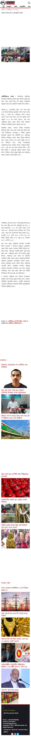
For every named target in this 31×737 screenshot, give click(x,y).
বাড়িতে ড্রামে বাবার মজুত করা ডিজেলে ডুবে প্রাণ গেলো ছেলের (14, 526)
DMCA (6, 732)
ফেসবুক (25, 321)
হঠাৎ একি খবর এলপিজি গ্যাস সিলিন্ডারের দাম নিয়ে (14, 475)
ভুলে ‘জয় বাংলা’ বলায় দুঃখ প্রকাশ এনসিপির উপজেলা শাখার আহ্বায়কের (13, 391)
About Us (14, 730)
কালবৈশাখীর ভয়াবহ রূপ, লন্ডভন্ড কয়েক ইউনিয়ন (14, 500)
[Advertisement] (15, 30)
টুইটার (21, 321)
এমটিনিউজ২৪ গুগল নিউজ (13, 321)
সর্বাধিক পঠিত (5, 582)
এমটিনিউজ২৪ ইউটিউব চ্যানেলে (14, 323)
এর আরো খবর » (3, 360)
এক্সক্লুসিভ (8, 6)
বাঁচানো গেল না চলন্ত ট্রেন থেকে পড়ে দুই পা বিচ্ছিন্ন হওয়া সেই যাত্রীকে (15, 416)
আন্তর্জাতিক (22, 6)
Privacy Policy (23, 730)
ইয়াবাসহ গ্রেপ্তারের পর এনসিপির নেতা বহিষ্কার (14, 365)
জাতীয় (15, 6)
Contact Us (7, 730)
